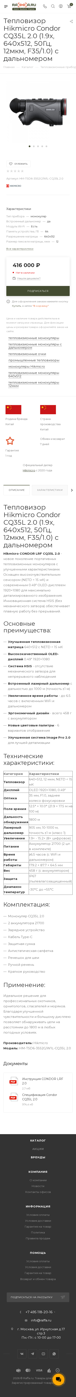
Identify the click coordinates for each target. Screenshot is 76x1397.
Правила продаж (38, 1238)
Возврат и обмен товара (38, 1279)
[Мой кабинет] (61, 7)
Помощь (38, 1252)
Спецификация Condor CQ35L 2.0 (39, 1097)
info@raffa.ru (41, 1320)
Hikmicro (29, 470)
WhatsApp (54, 1353)
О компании (38, 1180)
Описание (16, 490)
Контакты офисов (38, 1192)
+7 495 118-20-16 (39, 1312)
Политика (38, 1232)
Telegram (32, 1353)
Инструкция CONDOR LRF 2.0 (42, 1081)
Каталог (38, 1140)
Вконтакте (21, 1353)
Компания (37, 1171)
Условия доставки (38, 1220)
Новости (38, 1186)
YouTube (43, 1353)
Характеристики (49, 490)
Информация (38, 1206)
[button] (29, 146)
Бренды (38, 1157)
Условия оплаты (38, 1214)
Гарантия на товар (38, 1226)
